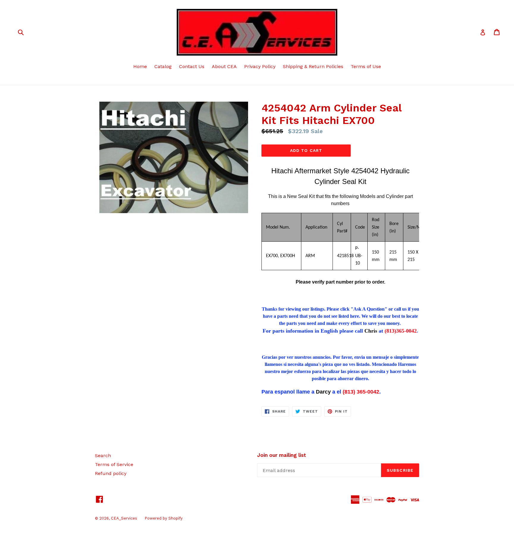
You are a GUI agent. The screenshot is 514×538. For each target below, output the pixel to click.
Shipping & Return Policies (313, 66)
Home (140, 66)
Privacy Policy (259, 66)
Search (103, 455)
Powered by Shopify (164, 518)
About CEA (224, 66)
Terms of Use (366, 66)
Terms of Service (114, 464)
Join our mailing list (281, 455)
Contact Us (191, 66)
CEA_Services (124, 518)
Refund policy (110, 473)
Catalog (163, 66)
